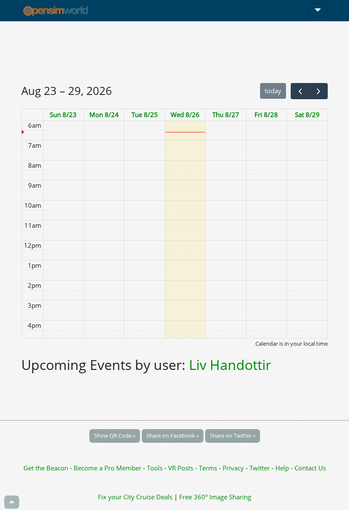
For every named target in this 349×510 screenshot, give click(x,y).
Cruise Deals (154, 497)
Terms (209, 468)
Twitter (259, 468)
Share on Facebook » (172, 435)
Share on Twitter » (232, 435)
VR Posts (181, 468)
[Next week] (318, 91)
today (273, 90)
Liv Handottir (230, 364)
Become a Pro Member (108, 468)
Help (282, 468)
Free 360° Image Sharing (215, 497)
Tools (155, 468)
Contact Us (310, 468)
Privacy (233, 468)
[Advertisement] (174, 52)
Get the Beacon (45, 468)
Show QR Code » (114, 435)
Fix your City (116, 497)
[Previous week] (300, 91)
